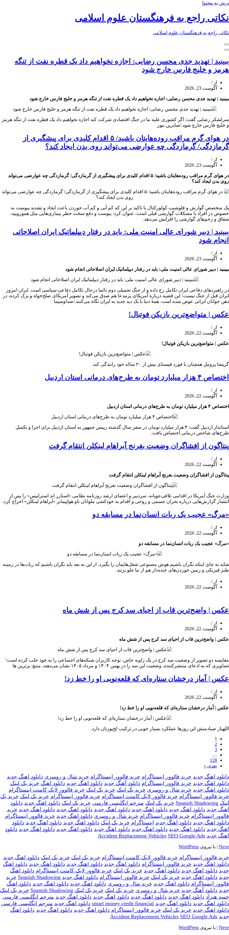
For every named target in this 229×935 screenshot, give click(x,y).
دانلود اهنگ (53, 783)
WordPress (189, 846)
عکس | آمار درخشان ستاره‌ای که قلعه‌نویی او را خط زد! (146, 678)
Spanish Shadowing (197, 803)
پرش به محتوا (215, 2)
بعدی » (210, 765)
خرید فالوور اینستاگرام (166, 777)
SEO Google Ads (186, 836)
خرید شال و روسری (66, 777)
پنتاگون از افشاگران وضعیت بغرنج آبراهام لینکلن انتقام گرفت (139, 446)
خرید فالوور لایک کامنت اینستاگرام (47, 790)
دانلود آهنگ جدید (122, 783)
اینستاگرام (142, 823)
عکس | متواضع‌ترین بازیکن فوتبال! (179, 314)
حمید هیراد (217, 897)
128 (213, 760)
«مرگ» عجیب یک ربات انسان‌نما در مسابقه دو (160, 514)
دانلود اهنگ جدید (211, 777)
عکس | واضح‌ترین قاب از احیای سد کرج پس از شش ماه (146, 610)
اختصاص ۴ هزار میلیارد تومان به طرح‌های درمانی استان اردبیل (137, 377)
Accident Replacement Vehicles (132, 836)
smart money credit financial (123, 903)
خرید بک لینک (24, 783)
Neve (224, 846)
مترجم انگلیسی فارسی (118, 803)
